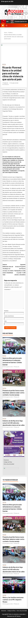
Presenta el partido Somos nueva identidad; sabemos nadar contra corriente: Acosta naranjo (13, 392)
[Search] (26, 25)
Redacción (6, 83)
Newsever (10, 616)
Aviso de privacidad (9, 464)
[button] (6, 25)
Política (4, 64)
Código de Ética (8, 462)
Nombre (6, 310)
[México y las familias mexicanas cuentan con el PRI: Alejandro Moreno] (14, 584)
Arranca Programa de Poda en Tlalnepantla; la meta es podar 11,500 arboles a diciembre (19, 269)
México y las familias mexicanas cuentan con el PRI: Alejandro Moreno (13, 599)
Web (5, 321)
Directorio (6, 460)
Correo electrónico (9, 316)
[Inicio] (3, 25)
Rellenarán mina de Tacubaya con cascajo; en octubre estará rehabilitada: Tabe (8, 269)
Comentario (7, 289)
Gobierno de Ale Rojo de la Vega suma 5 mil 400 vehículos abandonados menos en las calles (14, 423)
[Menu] (6, 25)
